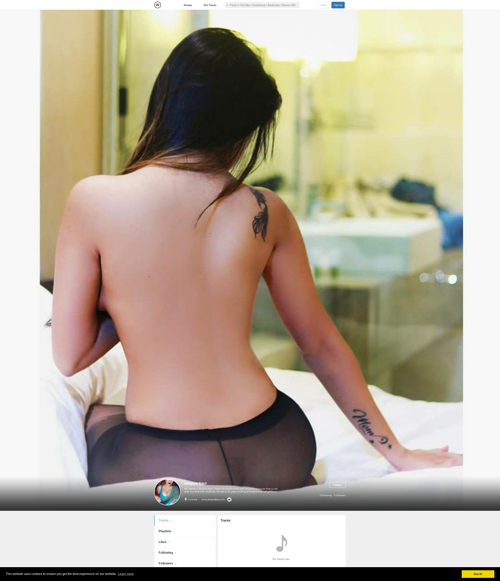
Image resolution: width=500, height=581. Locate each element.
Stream (188, 5)
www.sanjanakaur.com (213, 499)
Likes (164, 542)
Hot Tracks (210, 5)
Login (323, 5)
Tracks (165, 520)
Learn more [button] (126, 574)
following (326, 495)
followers (340, 495)
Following (167, 552)
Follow (337, 485)
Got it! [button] (478, 574)
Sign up (338, 5)
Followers (167, 563)
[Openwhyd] (157, 5)
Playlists (166, 531)
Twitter (229, 499)
